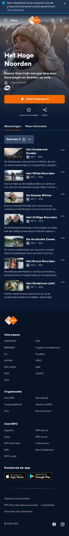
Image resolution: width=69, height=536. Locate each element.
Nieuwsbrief (42, 398)
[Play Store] (40, 476)
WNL (38, 367)
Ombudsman (42, 443)
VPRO (39, 360)
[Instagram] (63, 525)
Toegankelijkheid (13, 404)
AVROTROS (10, 341)
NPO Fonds (41, 437)
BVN (6, 450)
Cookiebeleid (47, 505)
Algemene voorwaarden (17, 498)
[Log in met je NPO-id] (61, 20)
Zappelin (9, 430)
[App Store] (14, 476)
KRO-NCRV (10, 367)
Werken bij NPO (44, 404)
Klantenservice (43, 411)
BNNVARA (9, 347)
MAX (6, 373)
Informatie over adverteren (18, 511)
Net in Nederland (44, 450)
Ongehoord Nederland (48, 347)
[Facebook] (54, 525)
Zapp (7, 437)
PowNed (40, 354)
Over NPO (9, 398)
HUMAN (8, 360)
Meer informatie (15, 10)
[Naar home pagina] (34, 20)
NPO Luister (10, 456)
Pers (6, 411)
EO (5, 354)
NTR (38, 341)
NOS (6, 380)
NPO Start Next (12, 443)
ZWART (40, 373)
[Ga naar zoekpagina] (53, 20)
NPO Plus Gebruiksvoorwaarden (21, 505)
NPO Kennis (42, 430)
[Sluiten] (65, 3)
